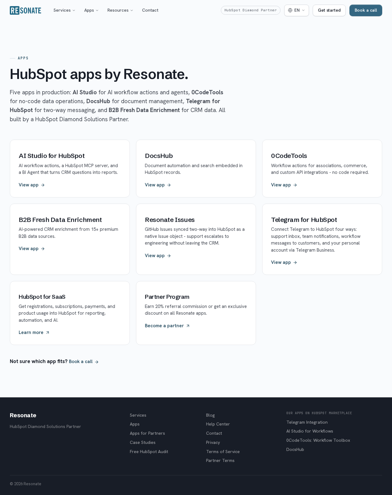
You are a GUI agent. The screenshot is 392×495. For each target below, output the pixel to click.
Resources (118, 10)
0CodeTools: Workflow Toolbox (318, 440)
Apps (89, 10)
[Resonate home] (25, 10)
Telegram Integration (307, 422)
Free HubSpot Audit (149, 451)
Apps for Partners (147, 433)
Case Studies (143, 442)
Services (62, 10)
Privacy (213, 442)
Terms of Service (223, 451)
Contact (150, 10)
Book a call (366, 10)
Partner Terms (220, 460)
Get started (329, 10)
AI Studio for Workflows (309, 431)
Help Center (218, 424)
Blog (210, 415)
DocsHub (295, 449)
